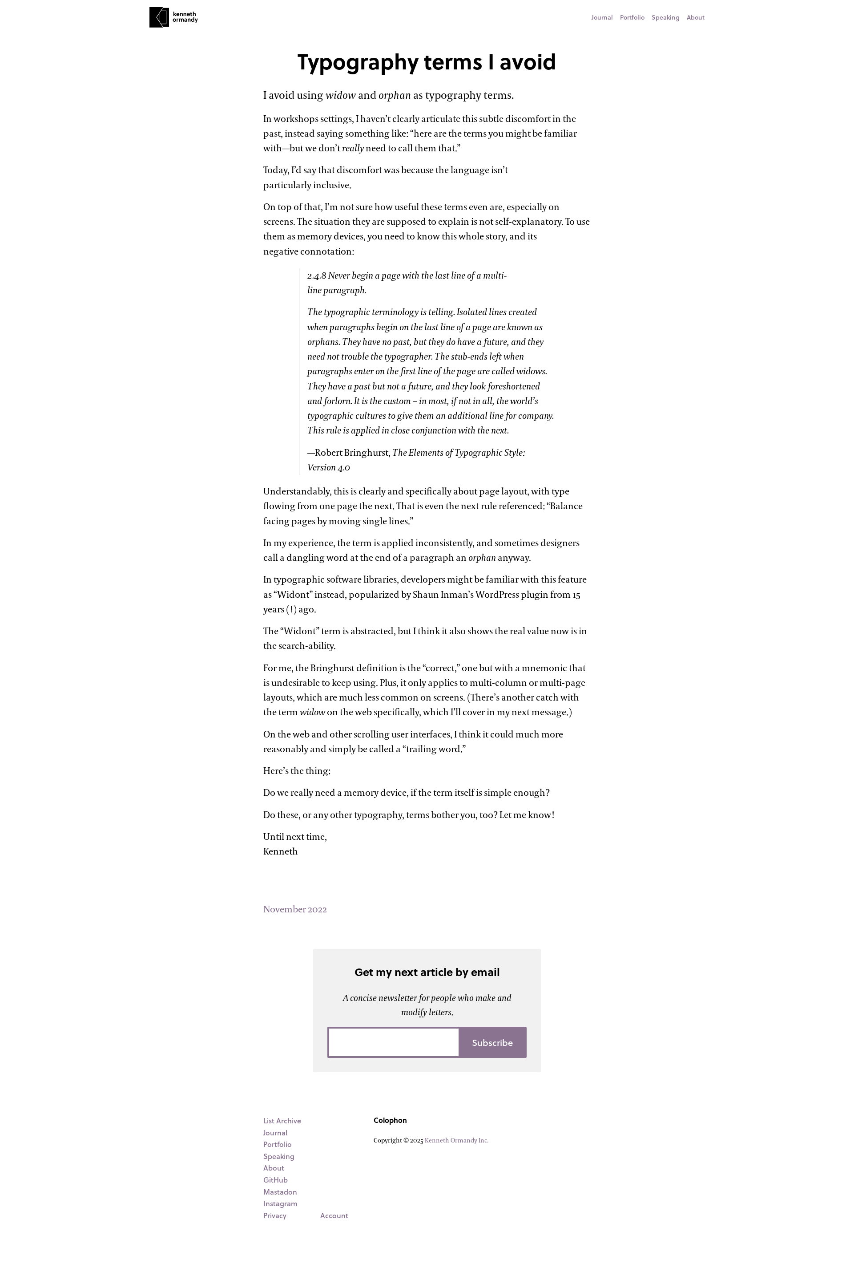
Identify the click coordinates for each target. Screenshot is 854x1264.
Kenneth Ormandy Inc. (456, 1141)
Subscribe (492, 1042)
